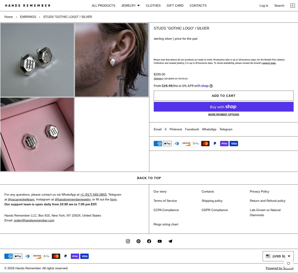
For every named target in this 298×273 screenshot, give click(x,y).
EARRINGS (28, 17)
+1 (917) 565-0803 (93, 194)
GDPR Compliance (215, 210)
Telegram (225, 129)
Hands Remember (28, 268)
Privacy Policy (259, 191)
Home (8, 17)
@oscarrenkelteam (21, 199)
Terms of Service (165, 200)
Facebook (192, 129)
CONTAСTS (198, 5)
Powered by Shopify (280, 268)
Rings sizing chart (166, 224)
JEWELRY (128, 5)
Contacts (208, 191)
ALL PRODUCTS (103, 5)
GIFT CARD (175, 5)
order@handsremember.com (34, 220)
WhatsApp (209, 129)
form (113, 199)
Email (157, 129)
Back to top (149, 178)
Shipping (158, 78)
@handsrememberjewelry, (73, 199)
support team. (269, 63)
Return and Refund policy (267, 200)
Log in (264, 5)
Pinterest (176, 129)
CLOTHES (153, 5)
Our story (160, 191)
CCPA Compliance (166, 210)
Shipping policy (212, 200)
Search (279, 5)
